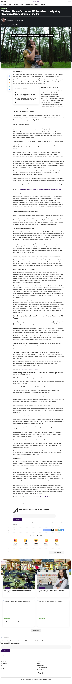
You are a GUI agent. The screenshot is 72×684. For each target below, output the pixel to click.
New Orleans (42, 587)
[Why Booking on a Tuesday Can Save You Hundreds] (19, 609)
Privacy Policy (51, 522)
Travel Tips (4, 8)
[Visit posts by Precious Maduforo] (3, 20)
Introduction (19, 92)
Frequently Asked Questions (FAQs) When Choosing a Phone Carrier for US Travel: (25, 99)
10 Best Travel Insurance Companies (29, 369)
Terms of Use (28, 522)
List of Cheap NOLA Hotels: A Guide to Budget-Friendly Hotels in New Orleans (51, 591)
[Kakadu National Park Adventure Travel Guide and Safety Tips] (19, 579)
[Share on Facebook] (7, 24)
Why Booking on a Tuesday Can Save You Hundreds (18, 621)
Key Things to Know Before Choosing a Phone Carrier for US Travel (25, 95)
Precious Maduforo (13, 19)
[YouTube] (40, 673)
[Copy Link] (13, 24)
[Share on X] (10, 24)
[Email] (9, 82)
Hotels (12, 654)
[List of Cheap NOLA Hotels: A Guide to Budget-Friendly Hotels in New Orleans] (53, 579)
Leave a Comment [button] (57, 552)
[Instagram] (43, 673)
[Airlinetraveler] (36, 1)
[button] (2, 1)
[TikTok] (45, 673)
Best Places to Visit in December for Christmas (51, 621)
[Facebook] (38, 673)
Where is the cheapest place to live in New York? (38, 496)
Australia (7, 587)
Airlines (8, 654)
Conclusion (19, 102)
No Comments (22, 19)
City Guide (24, 654)
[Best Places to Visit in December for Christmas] (53, 609)
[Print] (16, 24)
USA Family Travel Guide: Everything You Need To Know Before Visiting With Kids (40, 189)
